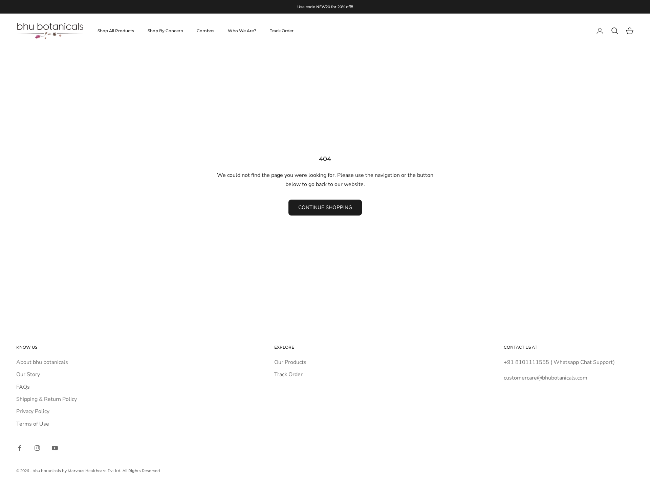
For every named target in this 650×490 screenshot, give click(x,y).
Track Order (282, 30)
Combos (205, 30)
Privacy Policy (32, 411)
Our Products (290, 362)
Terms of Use (32, 424)
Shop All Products (116, 30)
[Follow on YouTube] (54, 448)
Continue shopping (325, 207)
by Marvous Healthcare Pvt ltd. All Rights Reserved (111, 470)
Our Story (28, 374)
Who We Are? (242, 30)
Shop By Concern (165, 30)
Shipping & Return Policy (46, 399)
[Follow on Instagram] (37, 448)
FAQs (23, 387)
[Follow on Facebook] (19, 448)
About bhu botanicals (42, 362)
